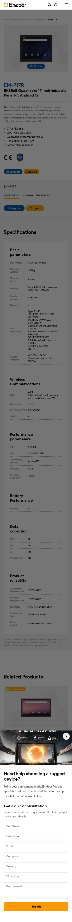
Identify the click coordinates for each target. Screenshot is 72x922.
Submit (36, 906)
